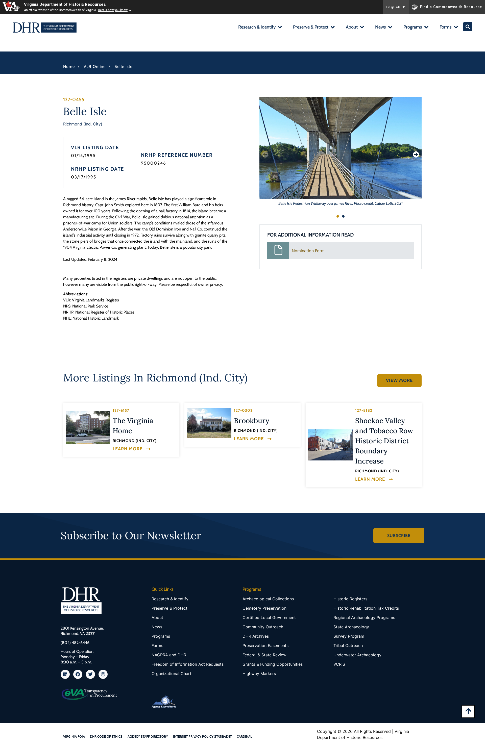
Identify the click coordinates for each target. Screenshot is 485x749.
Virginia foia (74, 736)
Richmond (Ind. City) (82, 123)
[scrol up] (468, 711)
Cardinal (244, 736)
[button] (259, 28)
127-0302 (243, 410)
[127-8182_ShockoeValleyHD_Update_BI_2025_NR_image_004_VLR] (330, 444)
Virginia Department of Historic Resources (65, 4)
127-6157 (121, 410)
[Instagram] (103, 674)
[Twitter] (90, 674)
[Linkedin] (65, 674)
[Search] (467, 26)
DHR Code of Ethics (106, 736)
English (396, 7)
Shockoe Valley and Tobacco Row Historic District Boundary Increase (384, 441)
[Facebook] (77, 674)
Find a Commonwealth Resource (451, 7)
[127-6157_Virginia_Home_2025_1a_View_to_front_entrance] (88, 427)
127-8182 (363, 410)
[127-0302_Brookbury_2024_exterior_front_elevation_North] (209, 423)
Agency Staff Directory (148, 736)
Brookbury (251, 420)
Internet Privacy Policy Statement (202, 736)
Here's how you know (113, 10)
